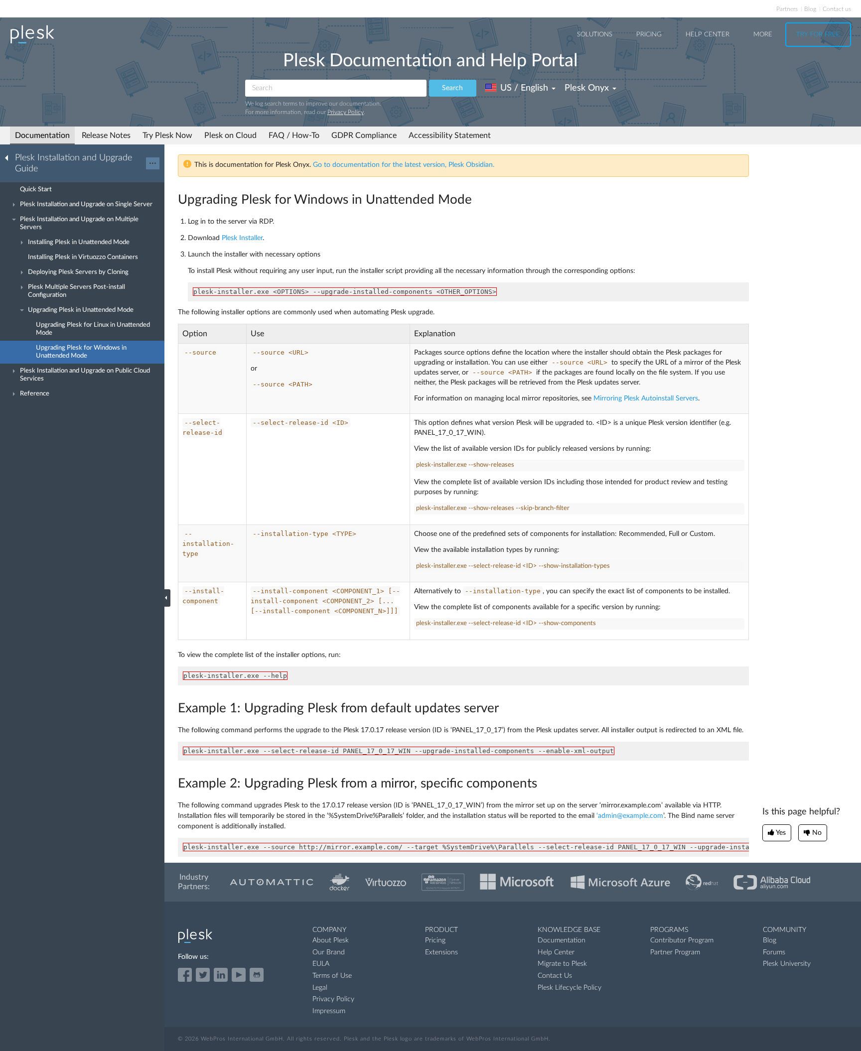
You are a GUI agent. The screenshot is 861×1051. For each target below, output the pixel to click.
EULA (320, 963)
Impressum (328, 1011)
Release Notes (106, 135)
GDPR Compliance (364, 135)
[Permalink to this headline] (478, 199)
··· (152, 163)
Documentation (42, 135)
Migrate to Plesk (562, 963)
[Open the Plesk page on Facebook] (185, 975)
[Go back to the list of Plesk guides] (9, 157)
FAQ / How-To (294, 135)
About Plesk (330, 940)
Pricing (649, 34)
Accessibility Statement (450, 135)
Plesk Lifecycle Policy (569, 987)
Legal (319, 987)
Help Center (707, 34)
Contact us (837, 9)
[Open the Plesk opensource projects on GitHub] (257, 975)
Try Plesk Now (167, 135)
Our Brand (328, 952)
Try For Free (818, 34)
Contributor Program (682, 940)
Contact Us (555, 975)
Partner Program (675, 952)
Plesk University (787, 963)
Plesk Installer (242, 238)
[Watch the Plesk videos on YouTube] (239, 975)
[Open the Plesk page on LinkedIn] (221, 975)
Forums (774, 952)
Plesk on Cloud (230, 135)
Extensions (441, 952)
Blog (810, 9)
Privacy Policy (345, 112)
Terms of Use (332, 975)
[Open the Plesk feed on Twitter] (203, 975)
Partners (787, 9)
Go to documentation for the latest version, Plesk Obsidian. (403, 164)
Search (452, 88)
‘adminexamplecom (629, 815)
